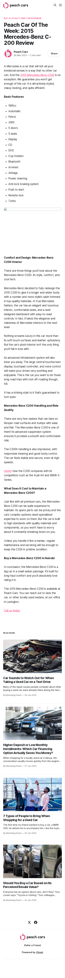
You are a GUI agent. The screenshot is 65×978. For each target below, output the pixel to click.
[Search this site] (55, 5)
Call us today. (12, 610)
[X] (29, 922)
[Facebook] (35, 922)
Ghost (39, 952)
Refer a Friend (32, 945)
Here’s (8, 471)
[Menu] (60, 5)
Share (54, 53)
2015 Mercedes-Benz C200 (37, 75)
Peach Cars (21, 51)
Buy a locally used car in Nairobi (22, 18)
